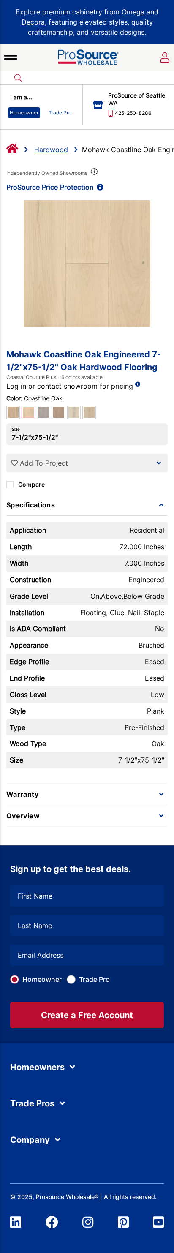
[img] (93, 173)
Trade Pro (94, 979)
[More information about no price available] (137, 384)
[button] (10, 57)
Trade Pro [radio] (60, 112)
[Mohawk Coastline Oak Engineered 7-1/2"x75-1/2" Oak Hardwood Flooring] (87, 263)
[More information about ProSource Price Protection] (98, 187)
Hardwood (51, 149)
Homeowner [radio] (24, 112)
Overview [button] (23, 816)
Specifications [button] (30, 505)
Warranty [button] (22, 794)
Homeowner (42, 979)
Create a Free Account (87, 1015)
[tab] (87, 504)
